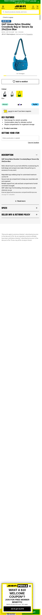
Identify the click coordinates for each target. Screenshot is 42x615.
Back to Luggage (8, 17)
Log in (10, 111)
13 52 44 (22, 3)
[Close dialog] (30, 593)
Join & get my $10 (17, 609)
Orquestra (29, 34)
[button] (7, 7)
